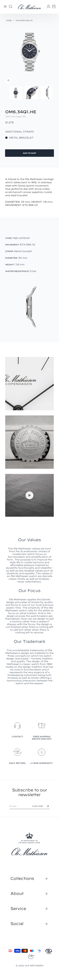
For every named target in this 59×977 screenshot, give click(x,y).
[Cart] (54, 6)
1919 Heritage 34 (24, 20)
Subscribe (37, 806)
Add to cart (29, 153)
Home (9, 20)
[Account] (48, 6)
